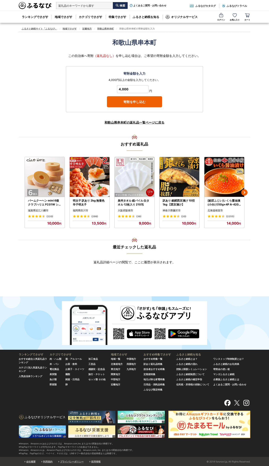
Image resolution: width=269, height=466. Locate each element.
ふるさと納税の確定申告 (189, 379)
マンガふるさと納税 (224, 374)
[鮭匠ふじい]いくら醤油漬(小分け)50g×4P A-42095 (224, 202)
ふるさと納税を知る (146, 17)
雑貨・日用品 (72, 379)
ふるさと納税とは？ (187, 358)
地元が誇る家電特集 (154, 379)
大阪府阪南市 (125, 210)
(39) (138, 216)
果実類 (53, 374)
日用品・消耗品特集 (154, 384)
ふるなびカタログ (205, 5)
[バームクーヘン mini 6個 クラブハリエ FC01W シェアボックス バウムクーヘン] (45, 177)
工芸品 (92, 363)
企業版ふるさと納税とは (226, 379)
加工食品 (93, 358)
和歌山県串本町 (105, 28)
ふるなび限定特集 (153, 389)
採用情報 (96, 461)
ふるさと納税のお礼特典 (226, 363)
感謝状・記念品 (96, 369)
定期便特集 (149, 374)
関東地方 (115, 374)
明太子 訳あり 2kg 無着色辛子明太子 (89, 202)
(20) (183, 216)
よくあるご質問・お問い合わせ (149, 5)
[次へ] (244, 192)
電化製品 (54, 369)
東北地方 (115, 369)
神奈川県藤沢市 (172, 210)
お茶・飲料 (71, 363)
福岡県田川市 (80, 210)
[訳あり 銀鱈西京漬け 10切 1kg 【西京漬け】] (179, 177)
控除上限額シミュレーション (191, 369)
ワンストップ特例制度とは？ (228, 358)
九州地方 (131, 369)
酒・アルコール (73, 358)
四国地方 (131, 363)
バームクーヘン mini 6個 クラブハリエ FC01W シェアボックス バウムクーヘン (44, 202)
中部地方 (115, 379)
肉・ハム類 (55, 358)
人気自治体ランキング (30, 376)
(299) (94, 216)
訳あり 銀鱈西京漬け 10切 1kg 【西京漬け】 (179, 202)
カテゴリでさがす (90, 17)
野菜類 (53, 384)
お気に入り (235, 19)
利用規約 (48, 461)
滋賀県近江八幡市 (38, 210)
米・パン (54, 363)
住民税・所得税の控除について (192, 384)
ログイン (221, 19)
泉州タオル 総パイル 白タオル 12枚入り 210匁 (133, 202)
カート (247, 19)
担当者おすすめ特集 (154, 369)
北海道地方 (117, 363)
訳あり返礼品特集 (153, 363)
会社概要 (31, 461)
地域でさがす (63, 17)
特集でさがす (117, 17)
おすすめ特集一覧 (153, 358)
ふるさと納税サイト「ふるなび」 (39, 28)
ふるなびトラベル (237, 5)
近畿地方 (87, 28)
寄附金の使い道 (221, 369)
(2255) (230, 216)
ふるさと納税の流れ (187, 363)
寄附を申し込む (134, 102)
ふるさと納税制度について (190, 374)
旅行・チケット (96, 374)
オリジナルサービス (184, 17)
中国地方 (131, 358)
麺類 (67, 374)
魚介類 (53, 379)
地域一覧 (115, 358)
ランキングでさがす (35, 17)
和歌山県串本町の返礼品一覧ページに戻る (134, 122)
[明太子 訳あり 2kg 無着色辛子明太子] (89, 177)
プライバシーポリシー (72, 461)
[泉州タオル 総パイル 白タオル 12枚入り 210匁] (134, 177)
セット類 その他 (97, 379)
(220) (49, 216)
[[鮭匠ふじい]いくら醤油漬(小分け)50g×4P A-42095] (224, 177)
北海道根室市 (215, 210)
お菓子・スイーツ (74, 369)
